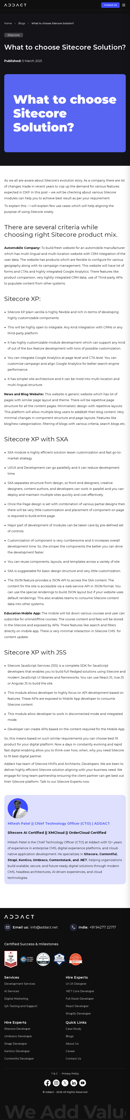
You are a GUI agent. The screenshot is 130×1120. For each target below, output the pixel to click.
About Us (72, 1043)
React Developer (77, 1006)
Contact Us (110, 5)
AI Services (11, 991)
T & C (54, 1073)
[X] (65, 1083)
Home (8, 23)
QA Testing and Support (20, 1006)
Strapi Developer (15, 1043)
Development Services (19, 983)
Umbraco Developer (18, 1036)
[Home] (15, 5)
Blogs (21, 23)
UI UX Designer (76, 983)
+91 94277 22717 (103, 927)
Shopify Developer (78, 1013)
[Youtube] (82, 1083)
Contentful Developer (19, 1058)
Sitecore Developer (17, 1028)
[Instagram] (56, 1083)
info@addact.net (44, 927)
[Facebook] (47, 1083)
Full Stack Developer (80, 998)
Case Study (73, 1028)
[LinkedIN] (73, 1083)
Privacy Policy (70, 1073)
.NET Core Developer (80, 991)
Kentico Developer (17, 1051)
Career (70, 1051)
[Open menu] (124, 5)
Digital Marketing (16, 998)
